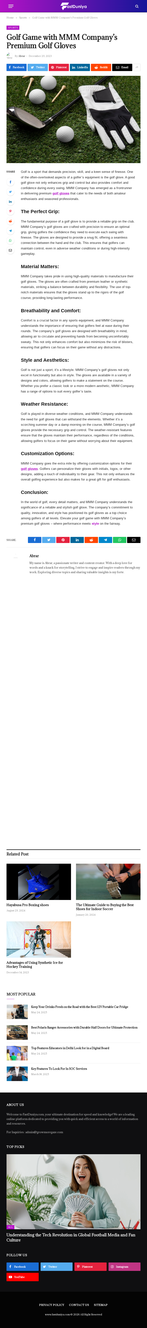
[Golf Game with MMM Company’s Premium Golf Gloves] (73, 119)
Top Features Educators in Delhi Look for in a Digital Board (70, 1048)
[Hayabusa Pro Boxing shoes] (39, 882)
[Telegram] (10, 231)
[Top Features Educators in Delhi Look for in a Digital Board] (17, 1053)
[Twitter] (10, 192)
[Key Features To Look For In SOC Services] (17, 1074)
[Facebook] (10, 182)
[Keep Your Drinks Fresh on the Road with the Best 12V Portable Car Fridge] (17, 1012)
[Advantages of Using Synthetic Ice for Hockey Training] (39, 939)
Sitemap (101, 1305)
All (10, 1227)
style (95, 523)
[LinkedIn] (10, 201)
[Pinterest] (10, 211)
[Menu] (10, 6)
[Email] (10, 250)
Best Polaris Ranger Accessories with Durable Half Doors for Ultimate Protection (84, 1027)
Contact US (79, 1305)
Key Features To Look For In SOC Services (59, 1069)
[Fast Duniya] (73, 6)
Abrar (21, 55)
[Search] (137, 6)
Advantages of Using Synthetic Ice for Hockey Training (35, 965)
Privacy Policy (51, 1305)
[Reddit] (10, 221)
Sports (13, 27)
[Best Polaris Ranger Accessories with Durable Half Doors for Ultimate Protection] (17, 1032)
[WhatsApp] (10, 240)
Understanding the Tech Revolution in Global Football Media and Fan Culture (71, 1237)
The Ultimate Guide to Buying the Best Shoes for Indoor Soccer (105, 907)
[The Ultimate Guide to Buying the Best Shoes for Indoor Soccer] (108, 882)
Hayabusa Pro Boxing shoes (28, 905)
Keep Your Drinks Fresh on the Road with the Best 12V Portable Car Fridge (79, 1007)
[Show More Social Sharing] (136, 67)
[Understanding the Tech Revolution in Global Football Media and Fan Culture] (73, 1191)
